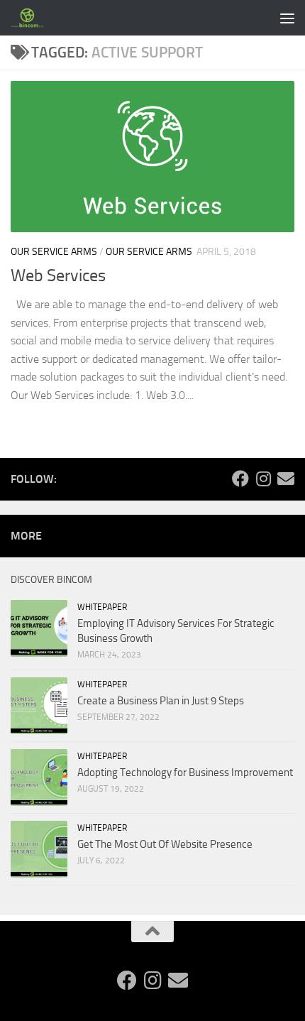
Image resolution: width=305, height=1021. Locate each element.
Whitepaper (102, 607)
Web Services (58, 275)
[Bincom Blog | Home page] (33, 18)
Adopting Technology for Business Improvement (185, 772)
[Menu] (287, 18)
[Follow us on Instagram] (263, 478)
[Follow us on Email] (285, 478)
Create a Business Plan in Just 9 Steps (160, 700)
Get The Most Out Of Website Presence (165, 844)
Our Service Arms (54, 252)
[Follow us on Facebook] (240, 478)
